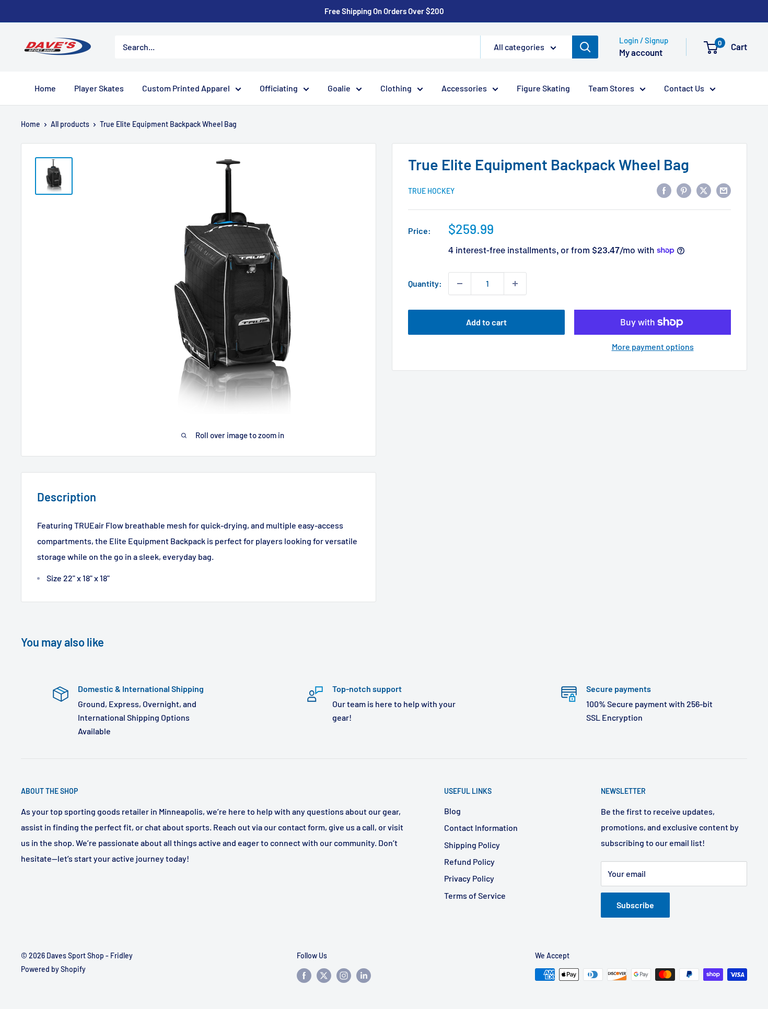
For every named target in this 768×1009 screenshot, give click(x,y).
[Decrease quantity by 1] (460, 284)
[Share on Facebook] (664, 190)
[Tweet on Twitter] (703, 190)
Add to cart (486, 322)
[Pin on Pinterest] (684, 190)
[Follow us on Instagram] (343, 975)
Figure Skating (543, 88)
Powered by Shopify (53, 969)
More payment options (653, 346)
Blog (452, 811)
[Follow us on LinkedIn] (363, 975)
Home (45, 88)
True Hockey (431, 190)
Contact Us (684, 88)
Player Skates (99, 88)
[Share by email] (723, 190)
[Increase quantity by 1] (515, 284)
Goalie (339, 88)
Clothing (396, 88)
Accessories (464, 88)
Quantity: (425, 283)
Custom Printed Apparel (186, 88)
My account (640, 52)
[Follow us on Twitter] (324, 975)
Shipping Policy (472, 845)
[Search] (585, 47)
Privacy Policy (469, 878)
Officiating (279, 88)
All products (70, 124)
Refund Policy (469, 861)
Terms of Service (475, 895)
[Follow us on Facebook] (304, 975)
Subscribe (635, 905)
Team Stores (611, 88)
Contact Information (481, 827)
